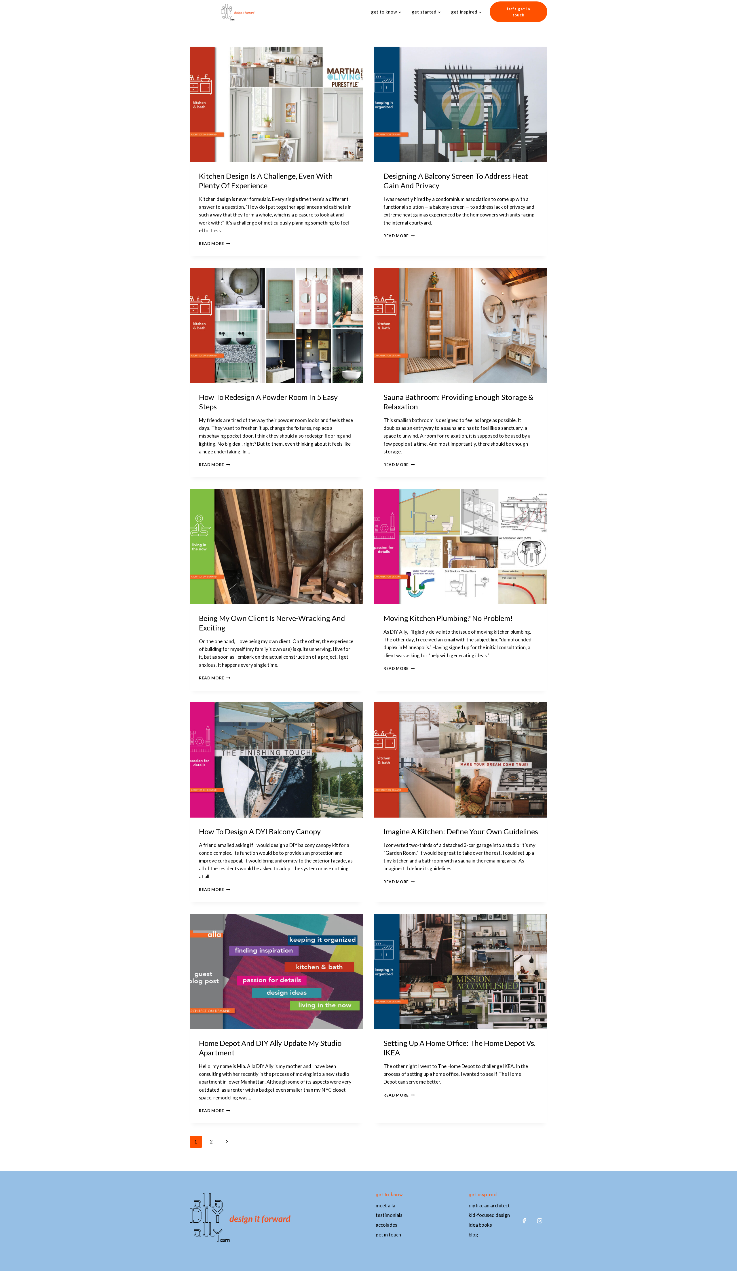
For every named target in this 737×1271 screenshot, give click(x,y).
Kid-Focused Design (489, 1215)
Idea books (480, 1225)
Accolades (386, 1225)
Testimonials (389, 1215)
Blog (473, 1235)
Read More (214, 243)
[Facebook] (523, 1220)
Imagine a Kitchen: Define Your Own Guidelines (460, 831)
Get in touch (388, 1235)
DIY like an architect (489, 1205)
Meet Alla (385, 1205)
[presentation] (276, 104)
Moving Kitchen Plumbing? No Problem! (448, 618)
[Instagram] (539, 1220)
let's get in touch (518, 12)
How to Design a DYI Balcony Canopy (260, 831)
